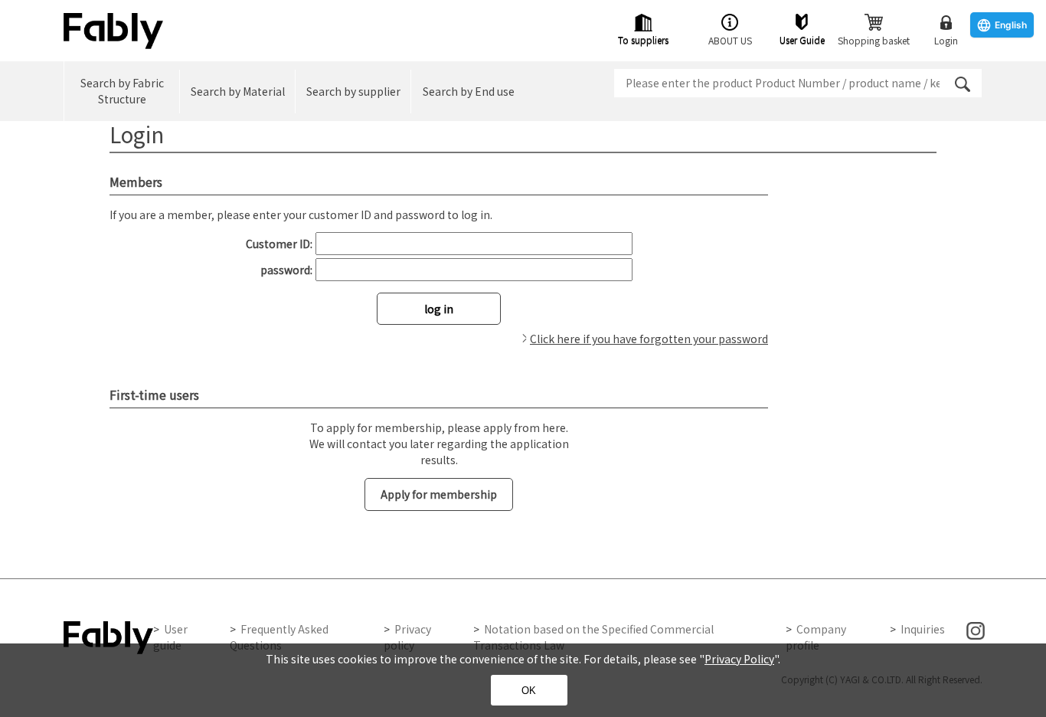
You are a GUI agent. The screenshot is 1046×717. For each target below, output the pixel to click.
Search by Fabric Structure (122, 90)
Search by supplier (353, 91)
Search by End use (469, 91)
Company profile (816, 637)
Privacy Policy (739, 658)
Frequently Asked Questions (279, 637)
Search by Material (238, 91)
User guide (170, 637)
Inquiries (923, 629)
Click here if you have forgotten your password (649, 338)
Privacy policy (407, 637)
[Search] (962, 84)
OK (528, 690)
